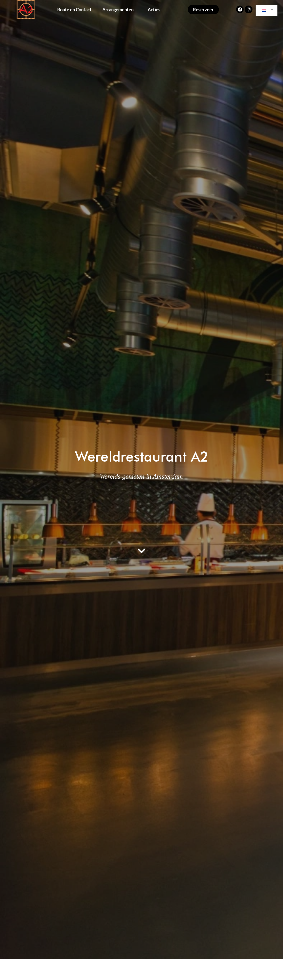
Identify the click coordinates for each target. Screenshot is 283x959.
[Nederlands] (266, 10)
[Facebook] (240, 9)
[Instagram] (248, 9)
